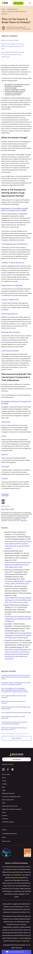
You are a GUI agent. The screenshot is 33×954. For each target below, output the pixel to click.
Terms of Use (6, 841)
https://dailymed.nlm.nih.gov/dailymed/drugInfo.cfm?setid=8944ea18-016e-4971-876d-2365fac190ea (18, 600)
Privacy (4, 829)
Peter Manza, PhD (20, 27)
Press (4, 812)
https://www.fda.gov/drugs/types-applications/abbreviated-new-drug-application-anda (18, 565)
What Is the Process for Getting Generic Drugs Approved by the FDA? (12, 46)
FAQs (3, 803)
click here (25, 941)
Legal (3, 790)
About (4, 777)
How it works (6, 774)
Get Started (18, 3)
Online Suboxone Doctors (10, 806)
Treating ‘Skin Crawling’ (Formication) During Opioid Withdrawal (14, 723)
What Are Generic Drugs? (10, 40)
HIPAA (4, 837)
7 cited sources (26, 28)
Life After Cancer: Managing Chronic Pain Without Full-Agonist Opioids (15, 683)
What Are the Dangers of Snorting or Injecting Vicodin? (14, 728)
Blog (3, 787)
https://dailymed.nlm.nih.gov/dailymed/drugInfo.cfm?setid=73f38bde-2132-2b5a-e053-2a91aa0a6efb (18, 635)
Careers (4, 784)
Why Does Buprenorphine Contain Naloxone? (13, 717)
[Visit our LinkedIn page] (12, 769)
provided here (17, 875)
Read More (23, 520)
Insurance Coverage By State (11, 796)
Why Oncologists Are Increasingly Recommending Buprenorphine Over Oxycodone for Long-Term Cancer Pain (15, 690)
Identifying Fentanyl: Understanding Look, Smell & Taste (15, 707)
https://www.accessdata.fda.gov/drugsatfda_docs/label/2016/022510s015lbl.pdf (18, 619)
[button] (30, 3)
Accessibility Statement (9, 833)
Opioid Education (12, 9)
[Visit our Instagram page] (3, 769)
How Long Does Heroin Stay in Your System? (13, 702)
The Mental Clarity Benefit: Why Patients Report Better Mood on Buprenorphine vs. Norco (16, 677)
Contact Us (17, 759)
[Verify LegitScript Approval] (6, 852)
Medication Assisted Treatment (12, 809)
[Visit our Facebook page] (8, 769)
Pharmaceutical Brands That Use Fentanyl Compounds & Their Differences (12, 55)
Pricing (4, 780)
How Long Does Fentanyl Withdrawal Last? (16, 712)
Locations (5, 818)
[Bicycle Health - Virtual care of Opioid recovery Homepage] (4, 3)
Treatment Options (8, 821)
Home (3, 9)
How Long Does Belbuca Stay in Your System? (14, 696)
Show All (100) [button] (16, 738)
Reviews (4, 815)
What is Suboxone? (8, 799)
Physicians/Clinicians (8, 793)
